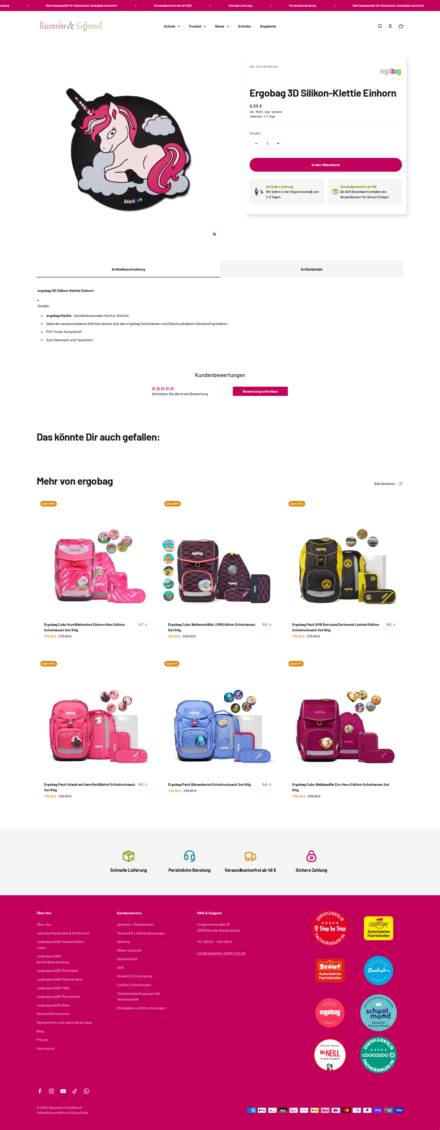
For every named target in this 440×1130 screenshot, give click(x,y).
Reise (219, 26)
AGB (120, 967)
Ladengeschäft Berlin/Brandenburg (53, 959)
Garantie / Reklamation (135, 924)
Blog (40, 1031)
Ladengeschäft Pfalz (53, 988)
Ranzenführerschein (53, 1013)
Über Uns (44, 924)
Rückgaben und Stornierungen (141, 1008)
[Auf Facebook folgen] (40, 1091)
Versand (276, 112)
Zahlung (123, 941)
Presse (42, 1039)
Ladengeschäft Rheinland (57, 970)
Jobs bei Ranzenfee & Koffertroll (63, 933)
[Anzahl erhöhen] (278, 143)
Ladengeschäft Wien (53, 1005)
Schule (169, 26)
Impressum (46, 1048)
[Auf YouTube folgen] (63, 1091)
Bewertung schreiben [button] (260, 391)
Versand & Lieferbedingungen (141, 933)
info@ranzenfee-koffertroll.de (221, 953)
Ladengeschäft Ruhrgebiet (58, 996)
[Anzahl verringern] (256, 143)
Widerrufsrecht (129, 950)
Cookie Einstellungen (134, 984)
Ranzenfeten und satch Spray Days (64, 1022)
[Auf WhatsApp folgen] (86, 1091)
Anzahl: (256, 133)
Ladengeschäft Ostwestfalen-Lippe (61, 944)
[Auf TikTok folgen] (75, 1091)
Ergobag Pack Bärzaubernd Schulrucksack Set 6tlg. (210, 784)
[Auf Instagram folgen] (51, 1091)
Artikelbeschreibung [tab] (128, 269)
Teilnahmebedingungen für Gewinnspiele (139, 996)
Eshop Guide (79, 1113)
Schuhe (244, 26)
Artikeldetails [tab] (312, 269)
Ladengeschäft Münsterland (59, 979)
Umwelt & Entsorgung (134, 976)
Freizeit (195, 26)
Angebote (268, 26)
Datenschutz (127, 959)
